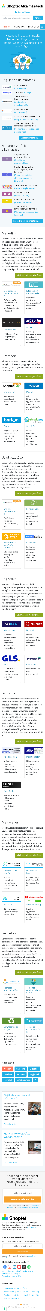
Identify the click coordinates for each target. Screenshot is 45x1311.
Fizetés (7, 1295)
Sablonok (21, 1074)
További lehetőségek (11, 1298)
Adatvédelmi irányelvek (24, 1271)
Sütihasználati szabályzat (11, 1273)
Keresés (38, 18)
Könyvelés (35, 1295)
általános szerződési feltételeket (28, 1207)
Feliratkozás (22, 1251)
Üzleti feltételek (8, 1271)
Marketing (19, 26)
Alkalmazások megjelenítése (29, 275)
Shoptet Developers (11, 1292)
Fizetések (7, 1074)
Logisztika (33, 26)
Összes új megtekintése (31, 137)
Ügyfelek (25, 1295)
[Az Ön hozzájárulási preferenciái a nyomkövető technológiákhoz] (4, 1308)
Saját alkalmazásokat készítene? (16, 1288)
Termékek (7, 1080)
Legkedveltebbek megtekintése (27, 221)
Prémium (6, 26)
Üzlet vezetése (23, 1080)
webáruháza (31, 1227)
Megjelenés (35, 1074)
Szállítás (16, 1295)
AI (35, 1080)
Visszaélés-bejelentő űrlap (12, 1276)
